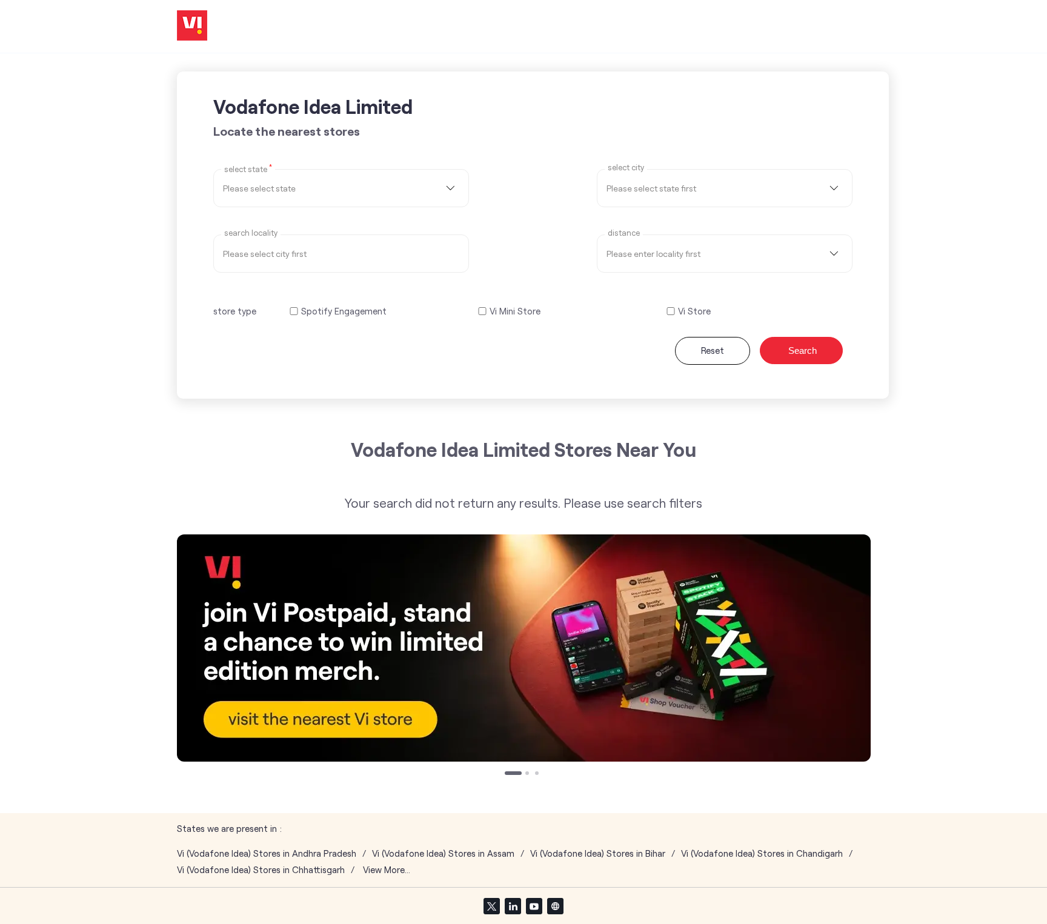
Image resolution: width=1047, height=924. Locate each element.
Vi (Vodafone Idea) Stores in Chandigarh (762, 853)
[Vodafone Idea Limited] (192, 26)
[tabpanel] (524, 648)
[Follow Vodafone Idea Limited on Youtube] (534, 906)
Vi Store (694, 311)
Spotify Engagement (344, 311)
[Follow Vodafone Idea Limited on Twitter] (491, 906)
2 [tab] (528, 774)
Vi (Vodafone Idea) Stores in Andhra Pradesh (266, 853)
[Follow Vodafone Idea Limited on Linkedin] (513, 906)
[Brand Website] (555, 906)
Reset (712, 350)
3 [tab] (538, 774)
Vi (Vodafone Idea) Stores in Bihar (597, 853)
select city (626, 167)
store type (234, 310)
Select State (248, 168)
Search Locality (251, 233)
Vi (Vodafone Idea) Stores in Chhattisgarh (261, 870)
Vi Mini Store (515, 311)
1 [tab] (508, 774)
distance (624, 233)
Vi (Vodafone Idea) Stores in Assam (443, 853)
